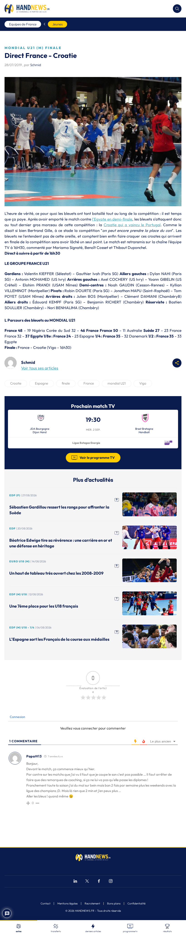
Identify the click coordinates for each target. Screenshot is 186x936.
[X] (87, 881)
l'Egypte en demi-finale (112, 219)
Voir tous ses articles (39, 368)
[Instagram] (111, 881)
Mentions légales (67, 903)
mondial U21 (117, 383)
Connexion (17, 717)
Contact (45, 903)
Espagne (41, 383)
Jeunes (57, 24)
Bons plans (113, 903)
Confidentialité (136, 903)
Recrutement (92, 903)
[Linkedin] (75, 881)
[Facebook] (99, 881)
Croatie (15, 383)
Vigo (142, 383)
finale (66, 383)
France (88, 383)
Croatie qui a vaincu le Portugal (132, 224)
